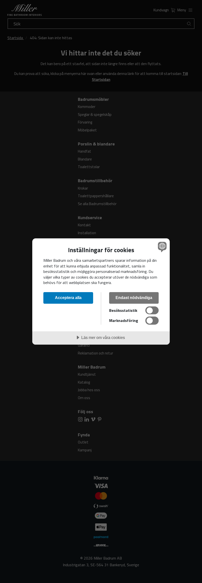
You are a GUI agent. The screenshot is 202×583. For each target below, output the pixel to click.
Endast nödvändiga (134, 297)
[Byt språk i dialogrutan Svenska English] (161, 246)
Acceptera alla (68, 297)
